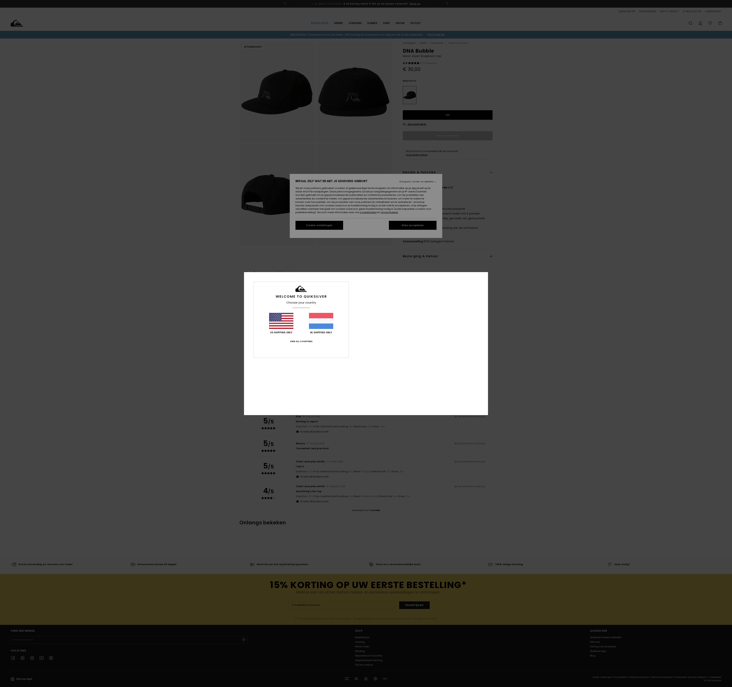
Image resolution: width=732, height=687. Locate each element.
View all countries (301, 341)
